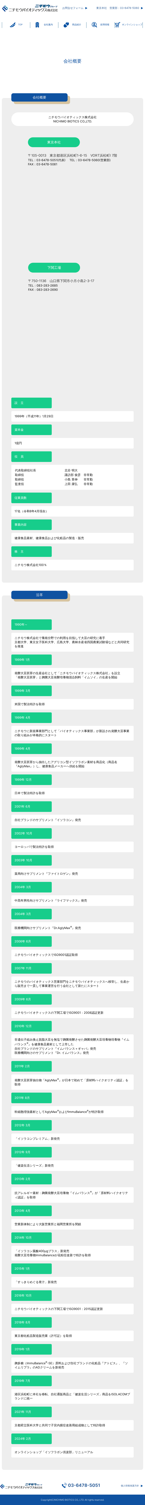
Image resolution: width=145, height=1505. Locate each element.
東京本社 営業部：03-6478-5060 (117, 7)
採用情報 (104, 24)
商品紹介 (76, 24)
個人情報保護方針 (130, 1485)
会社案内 (48, 24)
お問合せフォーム (72, 7)
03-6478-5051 (84, 1485)
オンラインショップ (132, 24)
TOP (20, 24)
